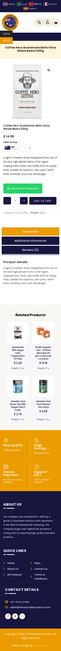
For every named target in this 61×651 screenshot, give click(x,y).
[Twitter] (15, 616)
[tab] (30, 231)
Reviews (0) (30, 250)
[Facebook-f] (8, 616)
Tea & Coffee (21, 213)
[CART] (56, 22)
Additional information (30, 241)
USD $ (8, 33)
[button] (39, 23)
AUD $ (8, 40)
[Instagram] (22, 616)
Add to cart (43, 200)
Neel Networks (41, 645)
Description (31, 231)
